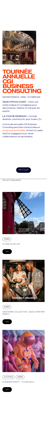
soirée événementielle (13, 130)
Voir (7, 252)
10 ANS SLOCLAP (11, 244)
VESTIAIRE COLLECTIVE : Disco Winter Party (23, 313)
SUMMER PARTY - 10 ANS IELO (18, 382)
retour (23, 170)
